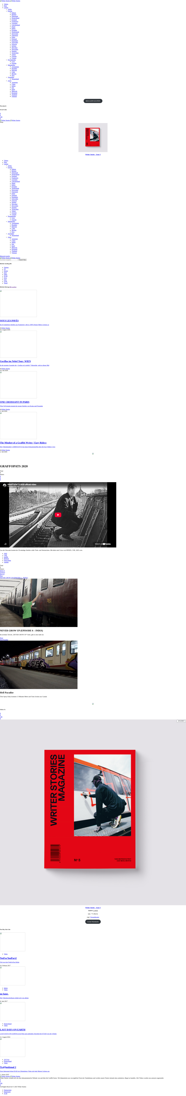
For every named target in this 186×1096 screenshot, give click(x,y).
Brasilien (14, 68)
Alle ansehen (12, 287)
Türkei (14, 54)
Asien (9, 81)
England (14, 20)
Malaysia (14, 91)
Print (5, 6)
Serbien (14, 46)
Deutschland (15, 18)
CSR (5, 555)
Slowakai (14, 47)
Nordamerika (12, 60)
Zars (5, 279)
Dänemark (15, 16)
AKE (5, 553)
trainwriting (7, 560)
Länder (6, 7)
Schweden (15, 42)
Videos (6, 4)
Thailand (14, 94)
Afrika (10, 9)
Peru (13, 75)
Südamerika (11, 65)
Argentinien (15, 67)
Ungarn (14, 58)
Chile (13, 72)
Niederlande (15, 32)
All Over (6, 1059)
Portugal (14, 39)
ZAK (5, 281)
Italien (13, 28)
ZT (5, 269)
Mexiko (14, 74)
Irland (13, 27)
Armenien (15, 82)
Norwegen (15, 34)
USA (13, 61)
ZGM (5, 276)
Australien (11, 77)
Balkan (14, 13)
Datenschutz (7, 1090)
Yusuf (5, 283)
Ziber (5, 274)
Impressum (7, 1092)
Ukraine (14, 56)
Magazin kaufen (5, 256)
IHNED (6, 559)
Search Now (22, 260)
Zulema (6, 267)
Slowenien (15, 49)
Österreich (15, 35)
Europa (10, 11)
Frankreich (15, 21)
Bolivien (14, 70)
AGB (5, 1093)
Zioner (6, 271)
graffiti (6, 557)
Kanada (14, 63)
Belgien (14, 14)
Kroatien (14, 30)
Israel (13, 89)
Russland (14, 93)
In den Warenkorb (93, 922)
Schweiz (14, 44)
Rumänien (15, 41)
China (13, 84)
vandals (6, 562)
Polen (13, 37)
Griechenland (16, 25)
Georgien (14, 23)
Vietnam (14, 96)
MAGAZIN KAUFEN (93, 101)
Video (6, 954)
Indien (14, 86)
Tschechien (15, 53)
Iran (13, 88)
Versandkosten (94, 917)
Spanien (14, 51)
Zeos (5, 278)
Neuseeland (15, 79)
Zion (5, 272)
